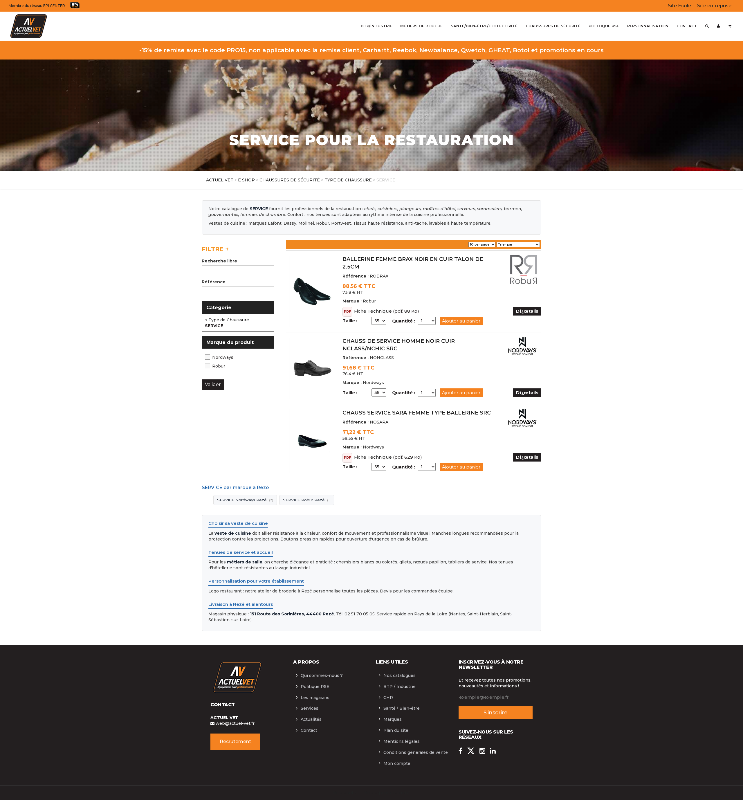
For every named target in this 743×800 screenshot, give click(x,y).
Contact (309, 730)
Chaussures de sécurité (289, 180)
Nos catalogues (399, 675)
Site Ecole (679, 5)
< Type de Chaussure (227, 319)
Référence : (355, 276)
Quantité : (403, 321)
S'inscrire (496, 712)
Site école (344, 792)
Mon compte (396, 763)
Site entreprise (714, 5)
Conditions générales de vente (415, 752)
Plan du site (395, 730)
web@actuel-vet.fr (234, 723)
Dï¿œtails (527, 311)
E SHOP (246, 180)
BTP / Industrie (399, 686)
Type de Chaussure (348, 180)
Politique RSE (315, 686)
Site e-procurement (387, 792)
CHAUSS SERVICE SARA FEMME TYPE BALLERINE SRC (416, 413)
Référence (214, 281)
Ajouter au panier (461, 321)
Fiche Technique (373, 311)
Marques (392, 719)
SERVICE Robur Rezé (307, 500)
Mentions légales (401, 741)
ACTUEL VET (219, 180)
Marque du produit (230, 342)
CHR (388, 697)
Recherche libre (219, 261)
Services (309, 708)
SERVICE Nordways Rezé (245, 500)
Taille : (349, 320)
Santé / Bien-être (401, 708)
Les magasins (315, 697)
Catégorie (218, 307)
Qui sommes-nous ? (322, 675)
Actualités (311, 719)
